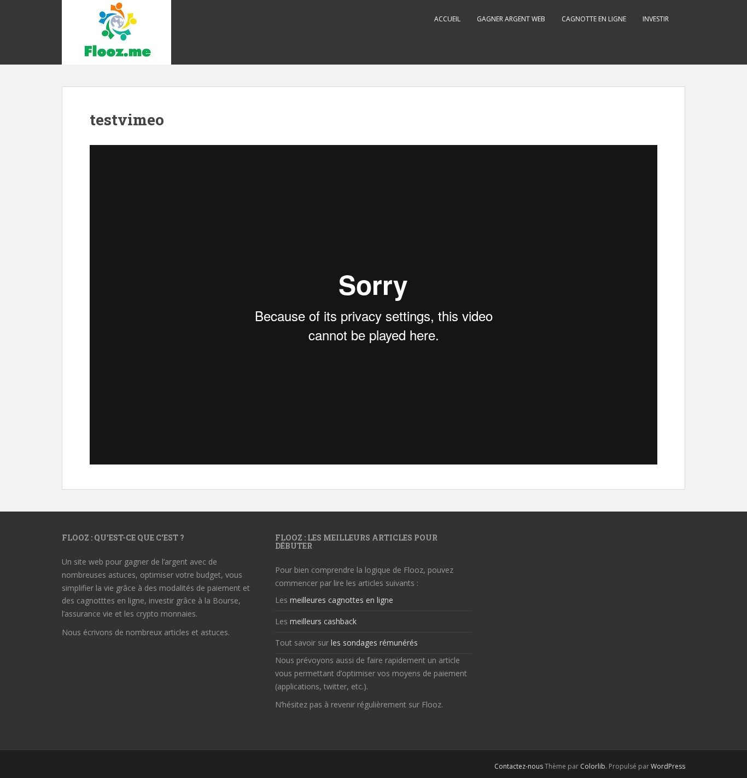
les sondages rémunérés (374, 642)
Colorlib (592, 766)
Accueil (447, 19)
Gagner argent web (511, 19)
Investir (656, 19)
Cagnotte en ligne (594, 19)
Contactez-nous (518, 766)
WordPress (668, 766)
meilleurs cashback (323, 621)
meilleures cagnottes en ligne (341, 600)
